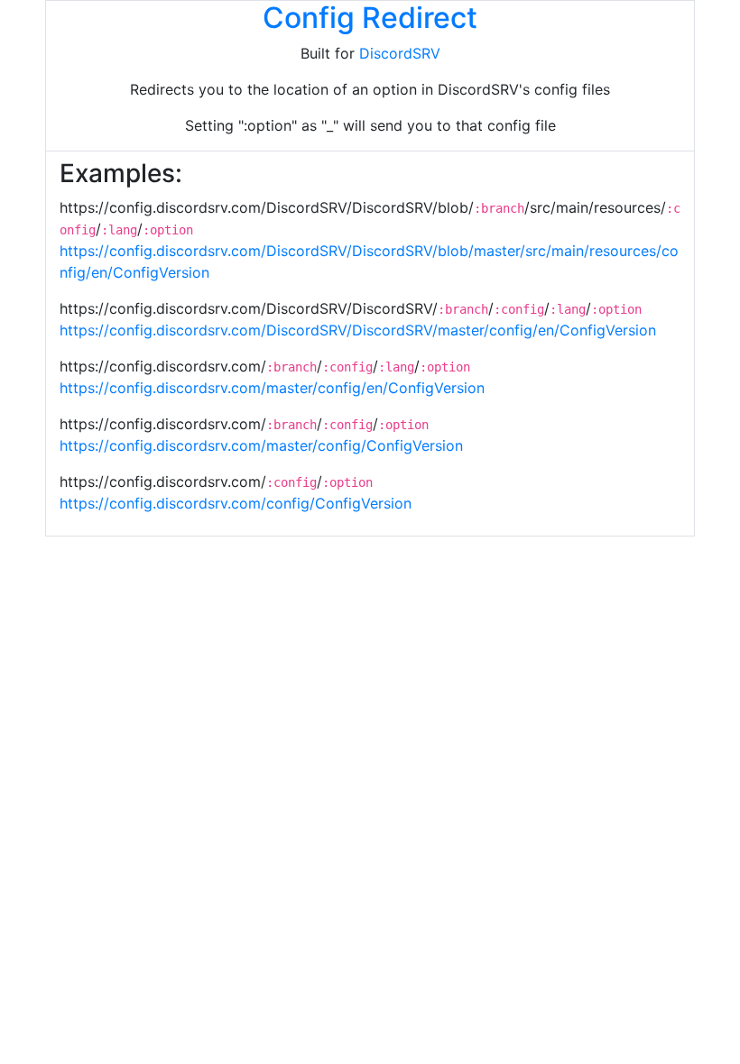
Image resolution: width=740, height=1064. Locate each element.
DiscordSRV (399, 53)
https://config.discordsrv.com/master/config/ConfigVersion (261, 445)
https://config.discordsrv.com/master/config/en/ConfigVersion (272, 388)
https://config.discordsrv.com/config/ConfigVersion (236, 503)
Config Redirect (370, 17)
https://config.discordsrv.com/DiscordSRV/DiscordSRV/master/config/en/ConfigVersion (358, 330)
